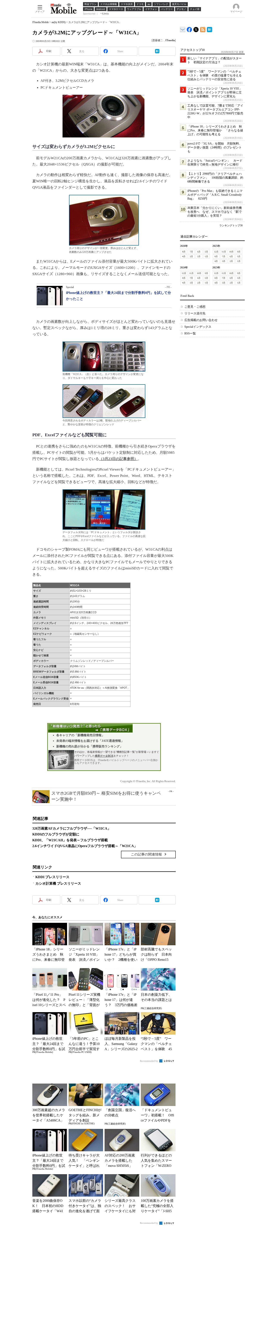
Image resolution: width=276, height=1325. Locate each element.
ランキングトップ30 (231, 225)
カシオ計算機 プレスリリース (58, 883)
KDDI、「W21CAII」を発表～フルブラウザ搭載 (70, 840)
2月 (199, 256)
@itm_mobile (196, 28)
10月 (231, 252)
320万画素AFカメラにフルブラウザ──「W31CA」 (71, 828)
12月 (216, 252)
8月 (183, 252)
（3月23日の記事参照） (118, 459)
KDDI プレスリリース (52, 877)
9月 (238, 252)
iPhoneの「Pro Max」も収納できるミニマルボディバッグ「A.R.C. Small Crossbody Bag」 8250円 (215, 194)
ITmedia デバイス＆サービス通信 (182, 29)
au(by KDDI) (59, 22)
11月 (224, 252)
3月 (191, 256)
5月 (206, 252)
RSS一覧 (190, 333)
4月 (183, 256)
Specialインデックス (197, 326)
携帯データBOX (104, 755)
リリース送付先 (194, 313)
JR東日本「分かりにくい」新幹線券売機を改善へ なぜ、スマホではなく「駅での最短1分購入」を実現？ (214, 211)
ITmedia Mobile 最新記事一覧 (202, 29)
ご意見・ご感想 (194, 306)
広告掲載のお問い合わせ (201, 320)
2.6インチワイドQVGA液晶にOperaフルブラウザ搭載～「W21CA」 (84, 846)
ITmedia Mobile (40, 22)
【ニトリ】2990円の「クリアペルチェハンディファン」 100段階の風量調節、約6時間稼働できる (215, 177)
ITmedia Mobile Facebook (189, 28)
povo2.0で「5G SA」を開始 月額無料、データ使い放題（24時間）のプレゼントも (214, 147)
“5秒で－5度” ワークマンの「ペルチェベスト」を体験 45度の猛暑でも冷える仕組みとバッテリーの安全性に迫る (214, 75)
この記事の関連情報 (146, 854)
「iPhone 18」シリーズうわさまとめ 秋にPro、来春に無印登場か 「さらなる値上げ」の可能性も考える (215, 130)
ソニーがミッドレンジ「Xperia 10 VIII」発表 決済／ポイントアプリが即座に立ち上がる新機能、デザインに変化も (214, 92)
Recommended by (149, 1061)
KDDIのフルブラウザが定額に (55, 834)
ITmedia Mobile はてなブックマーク (209, 29)
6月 (199, 252)
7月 (191, 252)
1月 (206, 256)
